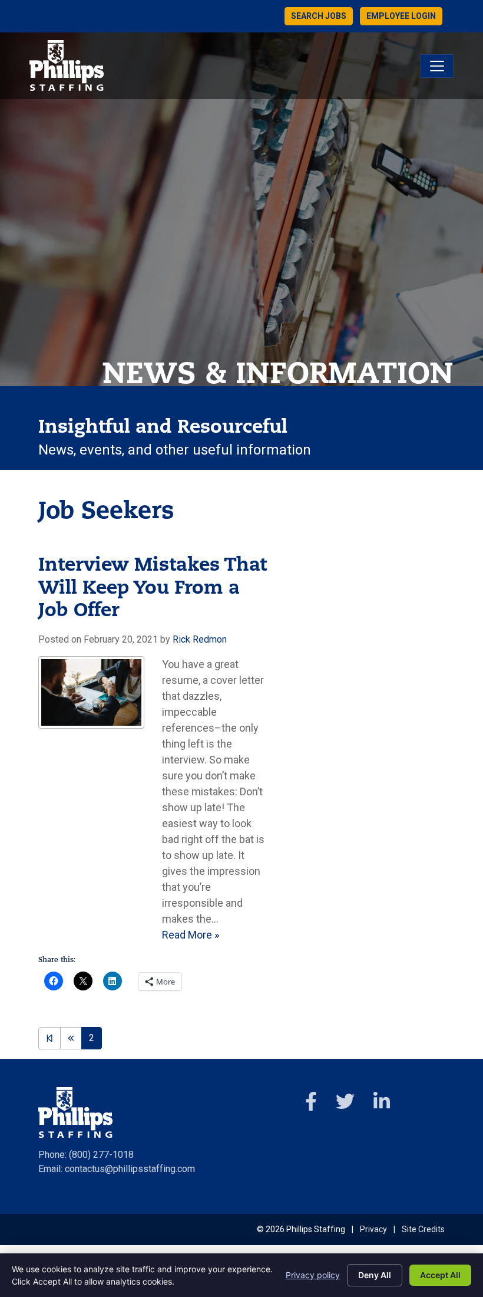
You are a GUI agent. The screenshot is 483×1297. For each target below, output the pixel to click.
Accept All (440, 1275)
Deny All (374, 1275)
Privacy (373, 1229)
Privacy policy (313, 1275)
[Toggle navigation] (437, 66)
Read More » (190, 935)
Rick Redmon (200, 639)
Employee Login (401, 16)
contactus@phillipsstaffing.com (130, 1168)
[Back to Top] (446, 1219)
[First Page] (49, 1038)
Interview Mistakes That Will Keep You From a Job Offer (152, 589)
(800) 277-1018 (101, 1154)
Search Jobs (318, 16)
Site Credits (423, 1229)
